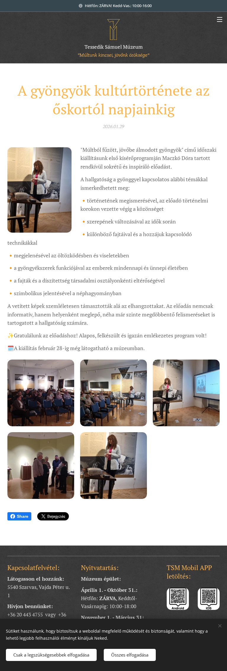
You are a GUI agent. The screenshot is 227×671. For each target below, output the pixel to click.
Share (22, 516)
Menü (220, 19)
